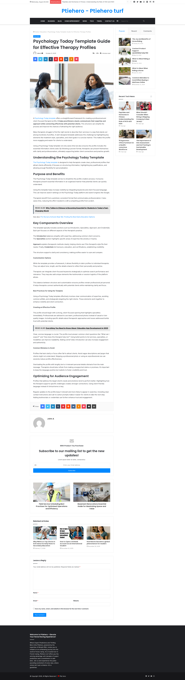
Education (43, 32)
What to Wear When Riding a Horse (140, 69)
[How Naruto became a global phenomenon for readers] (98, 533)
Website (76, 601)
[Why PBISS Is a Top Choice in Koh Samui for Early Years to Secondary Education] (45, 533)
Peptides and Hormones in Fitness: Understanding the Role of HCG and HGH (126, 118)
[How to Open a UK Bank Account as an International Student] (72, 533)
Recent (134, 31)
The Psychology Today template (45, 162)
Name (35, 593)
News (85, 21)
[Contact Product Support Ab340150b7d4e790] (125, 51)
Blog (60, 21)
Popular (122, 31)
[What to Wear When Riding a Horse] (125, 71)
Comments (147, 31)
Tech (92, 21)
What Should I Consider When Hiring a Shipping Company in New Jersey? (86, 2)
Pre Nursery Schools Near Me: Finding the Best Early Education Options (68, 217)
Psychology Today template (45, 118)
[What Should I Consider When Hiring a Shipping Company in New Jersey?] (144, 106)
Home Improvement (72, 21)
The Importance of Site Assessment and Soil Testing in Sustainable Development (143, 145)
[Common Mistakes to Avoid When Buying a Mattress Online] (125, 81)
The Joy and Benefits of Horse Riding (141, 40)
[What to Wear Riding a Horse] (125, 62)
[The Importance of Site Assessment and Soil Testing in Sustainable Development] (144, 134)
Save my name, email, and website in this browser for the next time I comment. (62, 609)
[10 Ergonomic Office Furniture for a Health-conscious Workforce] (126, 134)
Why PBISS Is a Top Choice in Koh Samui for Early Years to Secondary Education (44, 544)
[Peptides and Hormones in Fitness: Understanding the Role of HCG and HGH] (126, 106)
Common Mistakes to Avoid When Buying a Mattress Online (140, 80)
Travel (99, 21)
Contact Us (109, 21)
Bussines (51, 21)
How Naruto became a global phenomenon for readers (98, 543)
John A (39, 53)
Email (35, 601)
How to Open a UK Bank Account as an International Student (71, 544)
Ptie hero (63, 676)
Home (43, 21)
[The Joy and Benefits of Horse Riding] (125, 42)
